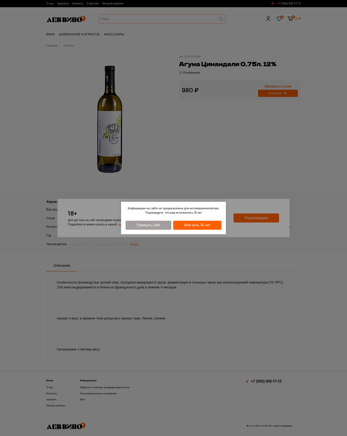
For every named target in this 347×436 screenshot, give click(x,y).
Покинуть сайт (148, 225)
